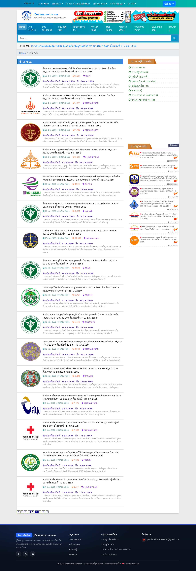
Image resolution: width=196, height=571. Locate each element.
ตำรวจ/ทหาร (94, 28)
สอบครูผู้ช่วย (62, 28)
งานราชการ (32, 28)
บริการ (168, 3)
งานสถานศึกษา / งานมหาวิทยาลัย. (116, 549)
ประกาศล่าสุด (75, 539)
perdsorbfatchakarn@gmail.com (163, 539)
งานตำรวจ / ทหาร (109, 554)
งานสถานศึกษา (139, 28)
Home (23, 26)
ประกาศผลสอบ (157, 28)
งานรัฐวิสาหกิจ (47, 28)
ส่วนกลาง (29, 3)
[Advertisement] (153, 124)
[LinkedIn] (32, 554)
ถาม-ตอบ (73, 554)
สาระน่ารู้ (172, 28)
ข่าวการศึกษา (123, 28)
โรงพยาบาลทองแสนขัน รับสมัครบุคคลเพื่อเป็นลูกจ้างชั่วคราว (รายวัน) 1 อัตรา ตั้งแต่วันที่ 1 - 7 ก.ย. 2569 (83, 45)
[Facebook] (18, 554)
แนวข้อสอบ (109, 28)
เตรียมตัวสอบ (74, 544)
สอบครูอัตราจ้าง (79, 28)
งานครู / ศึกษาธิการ (110, 539)
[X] (25, 554)
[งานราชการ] (125, 16)
